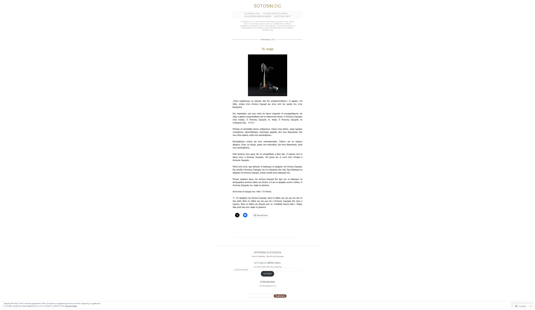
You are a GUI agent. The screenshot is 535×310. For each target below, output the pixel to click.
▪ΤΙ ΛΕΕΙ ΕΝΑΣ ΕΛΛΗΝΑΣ (275, 13)
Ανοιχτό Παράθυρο (258, 256)
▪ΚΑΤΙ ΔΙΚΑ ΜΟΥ (282, 16)
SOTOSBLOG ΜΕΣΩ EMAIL (267, 263)
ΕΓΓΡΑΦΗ (268, 274)
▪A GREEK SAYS (252, 13)
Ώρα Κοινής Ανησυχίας (275, 256)
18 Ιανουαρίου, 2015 (267, 40)
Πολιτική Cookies (71, 306)
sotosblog (267, 6)
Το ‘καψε (267, 49)
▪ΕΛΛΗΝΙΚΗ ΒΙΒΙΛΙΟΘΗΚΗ (258, 16)
